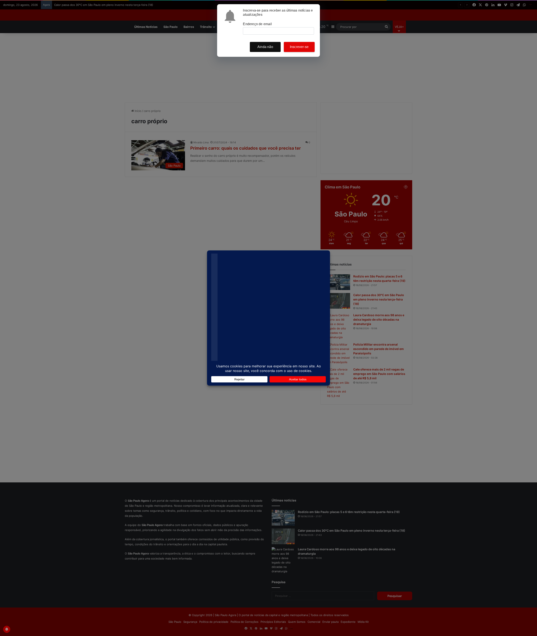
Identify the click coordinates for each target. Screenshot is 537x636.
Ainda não (265, 47)
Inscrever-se (299, 47)
